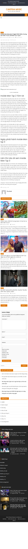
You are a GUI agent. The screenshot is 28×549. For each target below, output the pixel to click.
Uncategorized (5, 421)
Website (4, 342)
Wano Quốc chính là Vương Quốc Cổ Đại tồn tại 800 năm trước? (14, 221)
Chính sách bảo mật (12, 2)
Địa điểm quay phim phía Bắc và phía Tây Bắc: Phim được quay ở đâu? (14, 290)
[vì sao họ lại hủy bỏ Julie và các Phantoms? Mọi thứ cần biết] (5, 443)
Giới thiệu (5, 2)
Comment (4, 319)
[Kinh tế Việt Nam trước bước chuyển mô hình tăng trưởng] (5, 493)
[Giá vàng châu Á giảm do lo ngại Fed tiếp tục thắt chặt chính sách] (5, 507)
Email (3, 337)
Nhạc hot (4, 416)
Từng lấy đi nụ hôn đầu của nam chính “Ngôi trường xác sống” (4, 305)
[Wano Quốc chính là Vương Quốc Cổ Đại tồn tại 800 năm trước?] (14, 209)
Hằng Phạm (22, 500)
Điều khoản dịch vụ (21, 2)
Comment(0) (19, 37)
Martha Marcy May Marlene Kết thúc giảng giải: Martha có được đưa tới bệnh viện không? (24, 305)
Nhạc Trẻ (4, 419)
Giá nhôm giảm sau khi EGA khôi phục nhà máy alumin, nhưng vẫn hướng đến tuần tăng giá (14, 387)
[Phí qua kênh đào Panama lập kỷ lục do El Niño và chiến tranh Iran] (5, 499)
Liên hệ (14, 4)
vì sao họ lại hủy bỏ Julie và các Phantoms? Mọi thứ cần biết (17, 441)
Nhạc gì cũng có (5, 413)
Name (3, 331)
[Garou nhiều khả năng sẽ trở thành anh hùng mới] (5, 435)
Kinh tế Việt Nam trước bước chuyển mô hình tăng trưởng (14, 374)
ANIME (2, 32)
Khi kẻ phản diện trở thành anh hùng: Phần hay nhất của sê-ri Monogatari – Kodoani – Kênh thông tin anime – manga (18, 450)
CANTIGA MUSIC (14, 9)
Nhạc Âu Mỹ (4, 410)
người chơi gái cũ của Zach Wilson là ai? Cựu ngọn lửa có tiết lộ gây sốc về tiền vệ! (13, 256)
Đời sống (4, 407)
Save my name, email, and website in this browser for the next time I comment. (5, 353)
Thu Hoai (12, 37)
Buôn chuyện (5, 405)
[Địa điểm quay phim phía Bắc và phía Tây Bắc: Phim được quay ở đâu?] (14, 278)
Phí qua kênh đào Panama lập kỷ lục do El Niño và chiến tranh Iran (14, 377)
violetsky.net (19, 517)
